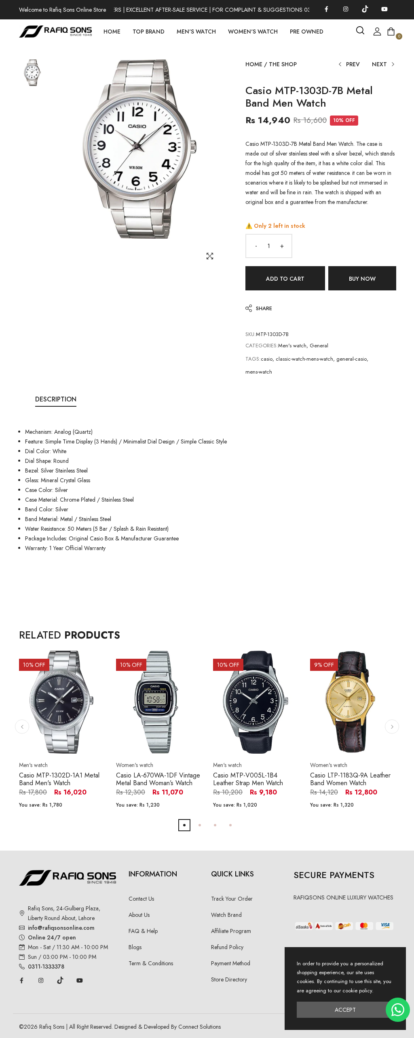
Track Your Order (232, 899)
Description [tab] (55, 399)
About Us (139, 915)
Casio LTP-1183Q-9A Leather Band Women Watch (350, 779)
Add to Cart (285, 279)
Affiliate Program (231, 931)
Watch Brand (226, 915)
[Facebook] (326, 9)
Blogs (135, 947)
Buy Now (362, 279)
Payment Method (230, 963)
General (319, 345)
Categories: (261, 345)
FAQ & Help (143, 931)
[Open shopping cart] (391, 31)
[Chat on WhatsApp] (398, 1010)
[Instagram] (346, 9)
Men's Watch (196, 31)
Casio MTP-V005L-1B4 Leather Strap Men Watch (248, 779)
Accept (345, 1010)
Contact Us (141, 899)
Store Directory (229, 979)
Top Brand (149, 31)
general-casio (351, 359)
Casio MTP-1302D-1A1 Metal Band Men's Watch (59, 779)
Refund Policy (227, 947)
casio (266, 359)
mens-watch (258, 372)
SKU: (250, 334)
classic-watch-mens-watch (304, 359)
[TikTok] (365, 9)
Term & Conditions (151, 963)
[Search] (360, 30)
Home (112, 31)
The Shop (283, 64)
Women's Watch (253, 31)
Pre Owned (306, 31)
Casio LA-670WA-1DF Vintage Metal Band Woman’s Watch (158, 779)
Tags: (253, 359)
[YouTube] (384, 9)
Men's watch (292, 345)
